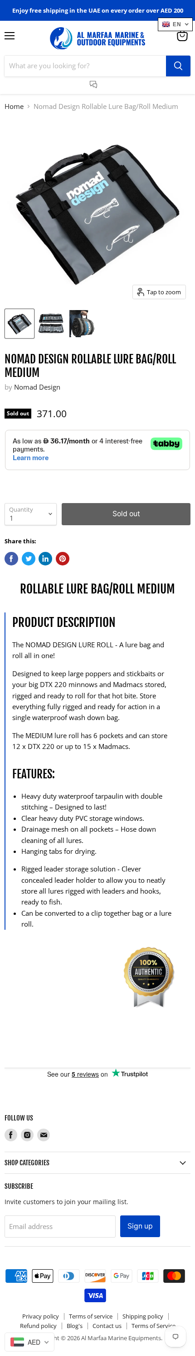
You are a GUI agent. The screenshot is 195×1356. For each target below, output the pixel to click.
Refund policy (38, 1326)
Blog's (75, 1326)
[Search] (178, 66)
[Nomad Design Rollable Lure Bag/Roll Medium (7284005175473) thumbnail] (19, 323)
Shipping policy (142, 1316)
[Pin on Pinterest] (62, 558)
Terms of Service (154, 1326)
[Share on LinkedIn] (45, 558)
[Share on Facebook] (11, 558)
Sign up (140, 1226)
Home (14, 106)
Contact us (107, 1326)
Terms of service (90, 1316)
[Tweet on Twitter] (28, 558)
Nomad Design (37, 386)
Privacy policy (40, 1316)
